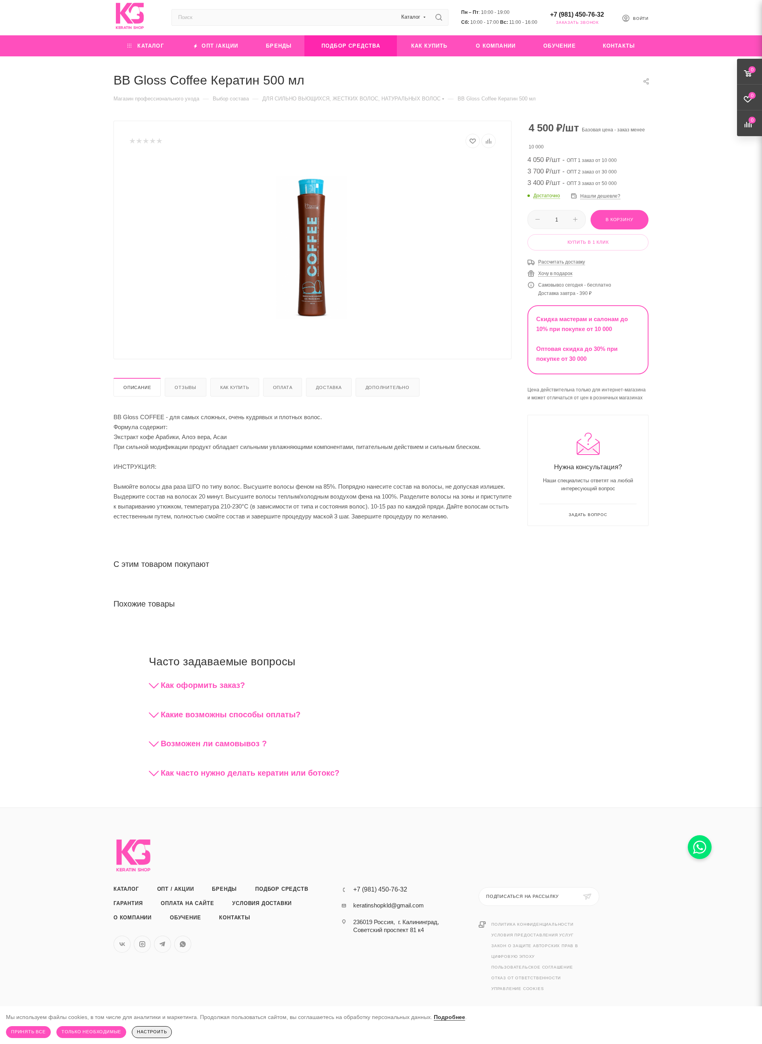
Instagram (142, 944)
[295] (312, 247)
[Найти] (438, 17)
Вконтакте (122, 944)
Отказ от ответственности (526, 978)
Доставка (328, 387)
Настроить (152, 1031)
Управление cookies (517, 988)
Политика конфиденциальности (532, 924)
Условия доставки (262, 903)
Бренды (224, 889)
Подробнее (449, 1017)
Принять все (28, 1031)
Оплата (282, 387)
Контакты (234, 918)
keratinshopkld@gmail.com (388, 905)
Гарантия (128, 903)
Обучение (185, 918)
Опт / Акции (175, 889)
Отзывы (185, 387)
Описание (137, 387)
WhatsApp (182, 944)
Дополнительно (388, 387)
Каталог (126, 889)
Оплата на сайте (187, 903)
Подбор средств (281, 889)
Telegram (162, 944)
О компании (133, 918)
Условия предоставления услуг (532, 935)
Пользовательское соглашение (532, 967)
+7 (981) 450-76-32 (577, 14)
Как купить (234, 387)
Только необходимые (91, 1031)
